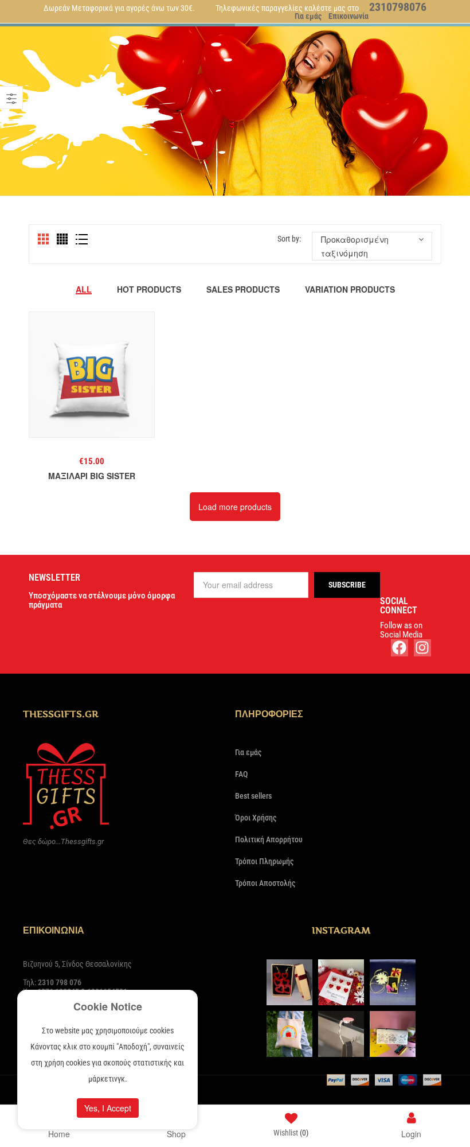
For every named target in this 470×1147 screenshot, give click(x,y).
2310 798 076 (59, 982)
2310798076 (397, 7)
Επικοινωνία (348, 16)
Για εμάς (308, 16)
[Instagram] (422, 647)
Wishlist (290, 1132)
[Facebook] (399, 647)
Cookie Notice (107, 1006)
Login (411, 1133)
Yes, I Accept (107, 1108)
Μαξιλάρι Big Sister (91, 475)
